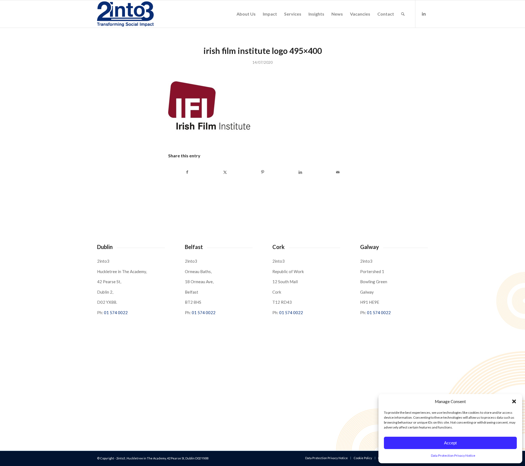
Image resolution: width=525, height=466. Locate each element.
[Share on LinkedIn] (300, 172)
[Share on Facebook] (187, 172)
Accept (450, 443)
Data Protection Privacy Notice (453, 455)
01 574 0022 (116, 312)
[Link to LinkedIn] (424, 14)
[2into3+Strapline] (125, 14)
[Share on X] (225, 172)
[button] (514, 401)
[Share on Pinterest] (262, 172)
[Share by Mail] (338, 172)
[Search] (403, 14)
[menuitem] (246, 14)
